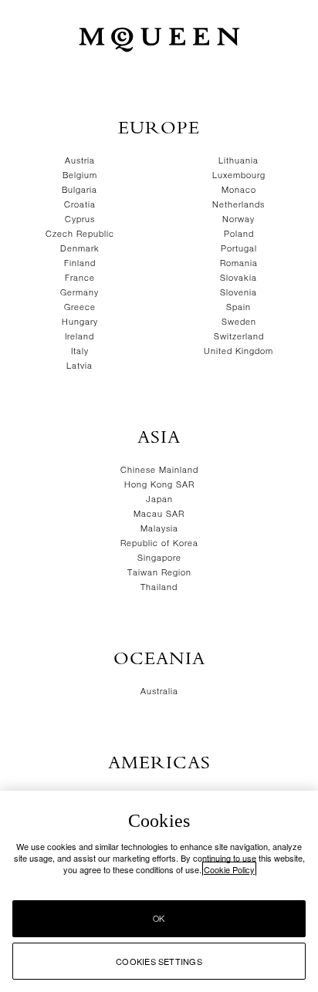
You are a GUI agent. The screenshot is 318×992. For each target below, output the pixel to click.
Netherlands (238, 205)
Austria (80, 161)
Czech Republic (80, 234)
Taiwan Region (159, 573)
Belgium (80, 175)
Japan (159, 499)
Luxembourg (239, 175)
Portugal (239, 249)
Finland (80, 263)
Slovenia (238, 292)
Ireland (79, 336)
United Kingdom (238, 351)
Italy (80, 351)
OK (158, 919)
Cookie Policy (229, 869)
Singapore (159, 558)
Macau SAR (159, 514)
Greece (80, 307)
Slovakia (238, 278)
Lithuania (238, 161)
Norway (238, 219)
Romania (239, 263)
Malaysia (159, 529)
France (80, 278)
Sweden (239, 322)
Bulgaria (79, 190)
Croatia (80, 205)
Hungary (80, 322)
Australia (159, 691)
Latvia (79, 366)
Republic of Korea (159, 543)
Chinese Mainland (159, 470)
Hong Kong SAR (159, 485)
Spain (238, 307)
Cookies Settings (159, 961)
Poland (239, 234)
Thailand (159, 587)
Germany (79, 292)
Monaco (239, 190)
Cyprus (80, 219)
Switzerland (239, 336)
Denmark (80, 249)
